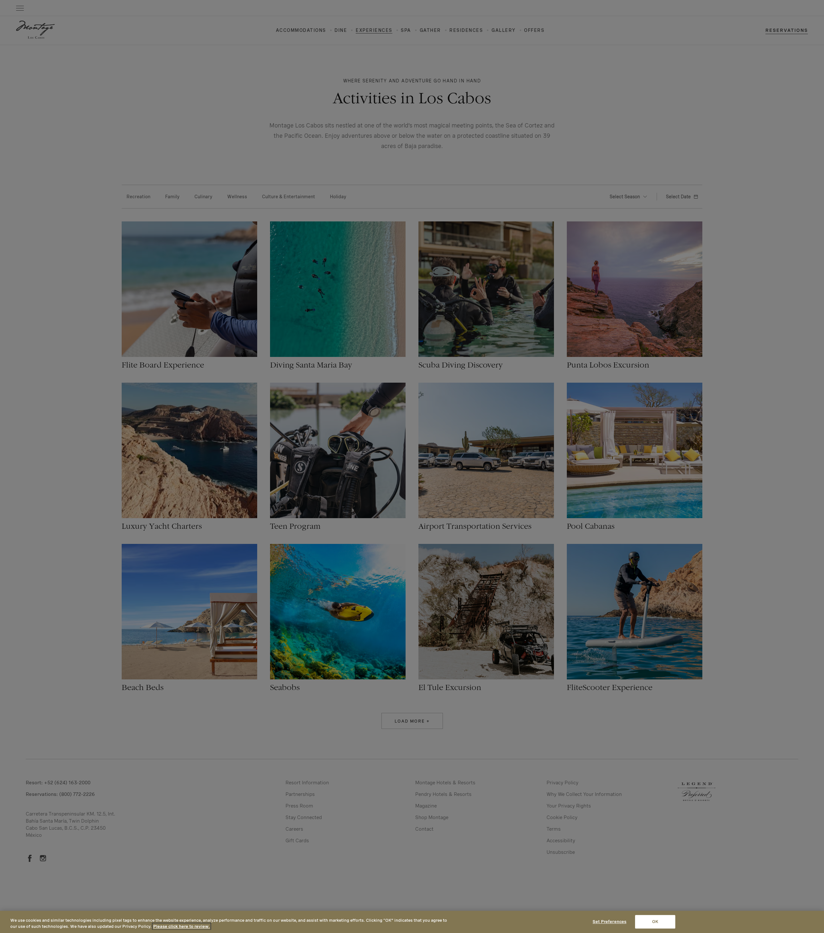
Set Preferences (609, 921)
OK (655, 921)
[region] (412, 922)
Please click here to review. (181, 926)
